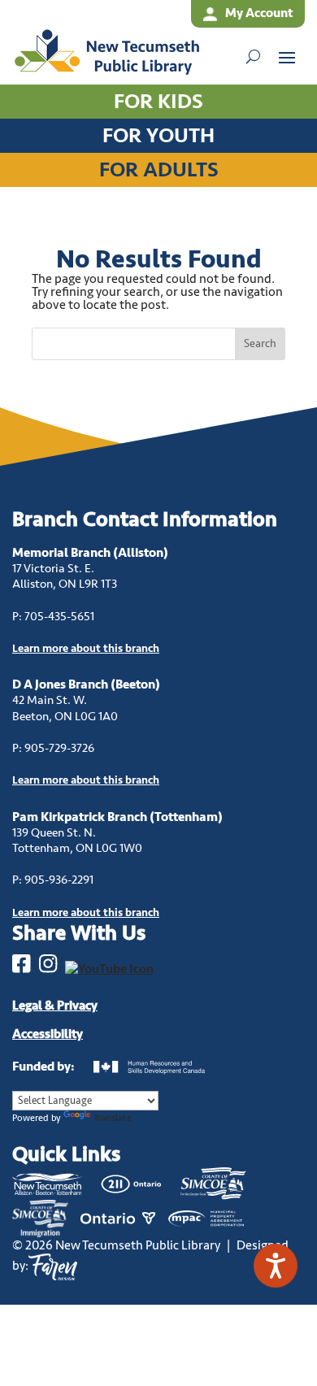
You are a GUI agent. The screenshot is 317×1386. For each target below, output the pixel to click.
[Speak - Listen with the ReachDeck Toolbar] (275, 1266)
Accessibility (47, 1034)
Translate (112, 1118)
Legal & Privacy (55, 1005)
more (85, 648)
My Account (259, 13)
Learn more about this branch (85, 780)
